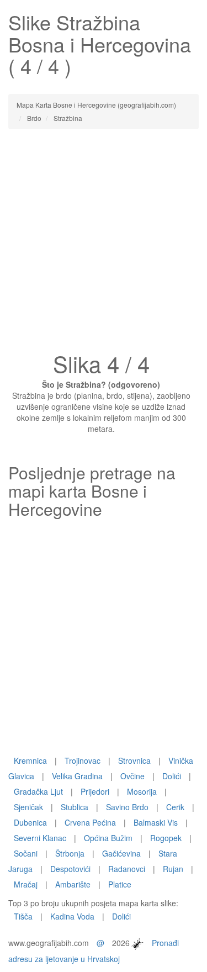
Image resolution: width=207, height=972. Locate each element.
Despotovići (70, 868)
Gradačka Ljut (38, 791)
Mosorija (142, 791)
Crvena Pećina (90, 822)
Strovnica (134, 760)
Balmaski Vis (156, 822)
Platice (119, 884)
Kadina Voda (72, 916)
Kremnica (30, 760)
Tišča (23, 916)
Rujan (173, 868)
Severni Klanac (40, 837)
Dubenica (30, 822)
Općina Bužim (108, 837)
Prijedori (95, 791)
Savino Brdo (127, 806)
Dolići (171, 775)
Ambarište (73, 884)
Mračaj (26, 884)
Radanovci (126, 868)
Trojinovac (82, 760)
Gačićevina (121, 853)
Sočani (26, 853)
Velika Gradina (77, 775)
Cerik (175, 806)
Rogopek (166, 837)
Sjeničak (28, 806)
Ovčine (132, 775)
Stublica (74, 806)
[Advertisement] (103, 243)
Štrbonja (69, 853)
